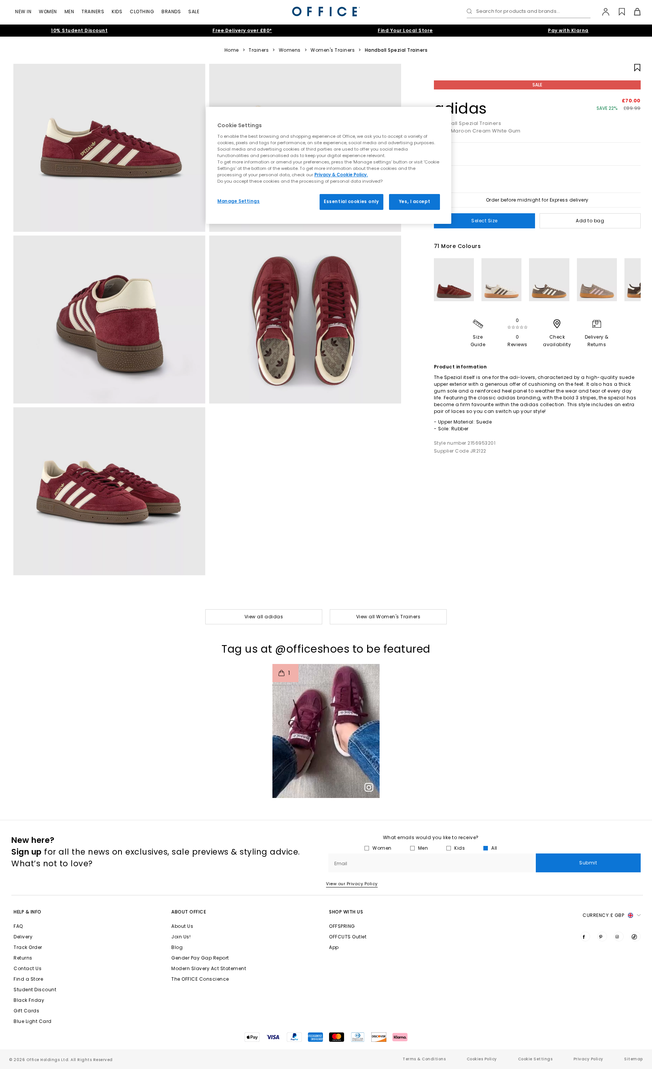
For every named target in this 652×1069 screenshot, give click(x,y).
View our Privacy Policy (352, 884)
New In (23, 11)
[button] (326, 731)
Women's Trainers (333, 50)
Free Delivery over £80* (242, 30)
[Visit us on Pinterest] (602, 936)
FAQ (18, 926)
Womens (290, 50)
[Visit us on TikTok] (636, 936)
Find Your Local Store (405, 30)
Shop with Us (346, 912)
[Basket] (633, 11)
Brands (171, 11)
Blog (177, 947)
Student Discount (35, 989)
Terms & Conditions (424, 1059)
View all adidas (263, 616)
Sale (193, 11)
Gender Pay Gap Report (200, 958)
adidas (460, 108)
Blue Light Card (33, 1021)
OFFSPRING (342, 926)
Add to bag (590, 220)
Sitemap (633, 1059)
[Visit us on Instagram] (619, 936)
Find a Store (28, 979)
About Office (188, 912)
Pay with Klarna (568, 30)
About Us (182, 926)
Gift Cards (26, 1010)
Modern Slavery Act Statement (208, 968)
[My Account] (602, 11)
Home (232, 50)
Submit (588, 863)
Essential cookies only (351, 202)
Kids (117, 11)
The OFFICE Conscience (200, 979)
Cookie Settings (535, 1059)
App (334, 947)
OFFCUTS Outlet (347, 936)
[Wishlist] (617, 11)
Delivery (23, 936)
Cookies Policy (482, 1059)
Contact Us (28, 968)
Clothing (142, 11)
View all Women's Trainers (388, 616)
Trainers (93, 11)
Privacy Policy (588, 1059)
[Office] (326, 11)
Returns (23, 958)
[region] (328, 165)
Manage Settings (238, 201)
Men (69, 11)
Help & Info (28, 912)
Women (48, 11)
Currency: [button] (603, 915)
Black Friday (29, 1000)
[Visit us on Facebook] (585, 936)
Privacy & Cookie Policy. (341, 175)
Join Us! (181, 936)
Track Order (28, 947)
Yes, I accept (414, 202)
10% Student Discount (79, 30)
